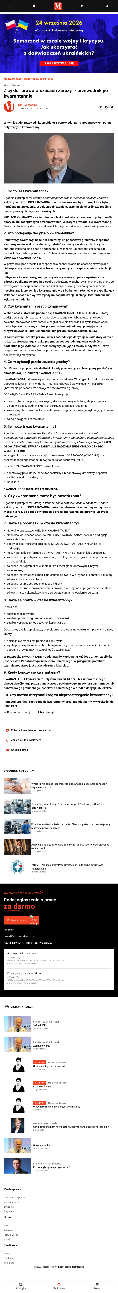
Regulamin (9, 929)
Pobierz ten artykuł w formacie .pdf (31, 730)
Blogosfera (9, 1211)
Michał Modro (27, 105)
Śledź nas (10, 1245)
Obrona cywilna (42, 1145)
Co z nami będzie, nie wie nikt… (50, 1066)
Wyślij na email (19, 749)
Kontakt (7, 1239)
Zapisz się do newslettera (26, 740)
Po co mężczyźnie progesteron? (51, 1167)
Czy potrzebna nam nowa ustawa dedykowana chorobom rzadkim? (71, 1126)
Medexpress (12, 1189)
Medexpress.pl (12, 78)
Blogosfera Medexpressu (38, 78)
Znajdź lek (9, 1207)
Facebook (8, 1258)
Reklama (8, 1225)
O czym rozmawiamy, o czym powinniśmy (56, 1106)
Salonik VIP (39, 1025)
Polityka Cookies (12, 1235)
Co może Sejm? (42, 1086)
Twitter (7, 1253)
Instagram (9, 1263)
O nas (8, 1217)
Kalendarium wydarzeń (15, 1197)
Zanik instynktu (41, 1045)
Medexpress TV (11, 1202)
